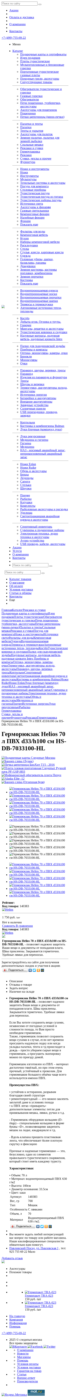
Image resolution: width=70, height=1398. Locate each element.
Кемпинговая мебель (34, 235)
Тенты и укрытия (31, 130)
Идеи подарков (30, 57)
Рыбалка (26, 498)
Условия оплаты (27, 1364)
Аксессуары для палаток (36, 134)
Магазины (24, 1357)
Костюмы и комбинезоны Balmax (42, 426)
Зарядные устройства (34, 405)
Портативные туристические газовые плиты (39, 73)
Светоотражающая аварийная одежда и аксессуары (40, 518)
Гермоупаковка (30, 151)
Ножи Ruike (28, 467)
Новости (23, 1353)
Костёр (24, 318)
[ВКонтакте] (30, 970)
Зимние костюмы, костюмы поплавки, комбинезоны (38, 271)
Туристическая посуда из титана (41, 196)
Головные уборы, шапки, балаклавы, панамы (36, 261)
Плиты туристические (35, 61)
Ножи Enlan (28, 464)
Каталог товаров (20, 579)
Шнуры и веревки (32, 384)
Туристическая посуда (35, 193)
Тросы (24, 380)
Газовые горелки (31, 96)
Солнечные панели (33, 408)
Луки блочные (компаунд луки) (41, 429)
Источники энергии (33, 394)
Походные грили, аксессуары (39, 78)
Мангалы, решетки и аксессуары (42, 328)
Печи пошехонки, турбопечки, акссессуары (30, 622)
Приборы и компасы (33, 349)
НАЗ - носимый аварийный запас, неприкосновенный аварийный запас (43, 454)
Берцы (24, 474)
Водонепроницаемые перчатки (40, 297)
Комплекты (27, 505)
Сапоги (25, 481)
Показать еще (29, 224)
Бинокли (26, 356)
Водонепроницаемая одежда (39, 290)
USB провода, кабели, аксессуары (42, 544)
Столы (24, 248)
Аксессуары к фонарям (35, 207)
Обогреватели (29, 99)
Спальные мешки (31, 144)
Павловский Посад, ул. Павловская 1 (34, 1248)
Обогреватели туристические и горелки (32, 618)
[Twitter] (34, 970)
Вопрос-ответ (26, 1377)
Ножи (24, 172)
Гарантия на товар (29, 1371)
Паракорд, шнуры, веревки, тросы (43, 370)
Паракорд (26, 373)
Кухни (24, 238)
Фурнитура (27, 162)
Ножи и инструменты (34, 169)
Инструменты (29, 175)
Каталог (17, 50)
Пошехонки (28, 113)
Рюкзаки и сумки (31, 148)
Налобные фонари (32, 217)
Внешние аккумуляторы (36, 401)
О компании (17, 24)
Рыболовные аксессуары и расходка (44, 509)
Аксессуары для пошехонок (38, 110)
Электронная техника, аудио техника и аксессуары (39, 535)
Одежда (25, 255)
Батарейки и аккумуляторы (38, 398)
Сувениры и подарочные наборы (42, 530)
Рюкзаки (26, 155)
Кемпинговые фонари (34, 214)
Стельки (25, 485)
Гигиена (25, 443)
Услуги (17, 551)
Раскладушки (29, 245)
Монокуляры (28, 360)
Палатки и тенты (31, 123)
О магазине (16, 582)
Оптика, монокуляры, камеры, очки (44, 353)
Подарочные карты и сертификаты (43, 54)
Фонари (25, 221)
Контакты (15, 31)
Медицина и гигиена (34, 439)
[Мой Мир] (42, 970)
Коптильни (27, 422)
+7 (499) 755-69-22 (14, 37)
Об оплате (16, 586)
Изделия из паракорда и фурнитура (43, 377)
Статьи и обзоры (20, 593)
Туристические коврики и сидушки (43, 332)
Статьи (21, 1374)
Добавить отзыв (12, 1258)
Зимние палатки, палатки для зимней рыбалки (39, 139)
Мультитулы (28, 179)
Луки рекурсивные (33, 436)
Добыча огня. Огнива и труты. (40, 321)
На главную (17, 1316)
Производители (27, 1381)
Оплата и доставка (21, 17)
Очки (23, 363)
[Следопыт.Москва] (3, 307)
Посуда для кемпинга (34, 186)
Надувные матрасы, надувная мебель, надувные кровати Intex (41, 337)
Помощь (14, 1326)
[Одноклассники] (38, 970)
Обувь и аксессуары (33, 471)
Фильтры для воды (32, 231)
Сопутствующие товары (36, 82)
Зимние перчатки (31, 276)
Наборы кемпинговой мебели (40, 241)
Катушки (26, 502)
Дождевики (28, 266)
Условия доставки (21, 589)
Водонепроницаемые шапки (39, 301)
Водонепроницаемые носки (38, 294)
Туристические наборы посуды (40, 200)
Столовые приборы (33, 189)
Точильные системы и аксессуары (42, 182)
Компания (16, 1319)
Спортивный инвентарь (36, 526)
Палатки (26, 127)
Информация (18, 1323)
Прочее (25, 495)
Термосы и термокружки (36, 304)
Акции (13, 10)
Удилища (26, 512)
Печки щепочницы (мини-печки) (42, 116)
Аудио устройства (32, 540)
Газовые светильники (34, 210)
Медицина (27, 446)
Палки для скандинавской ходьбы (42, 346)
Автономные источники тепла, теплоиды (31, 646)
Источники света (31, 203)
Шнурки (26, 488)
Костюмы (26, 280)
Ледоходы (26, 478)
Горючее (25, 325)
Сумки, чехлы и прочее (35, 158)
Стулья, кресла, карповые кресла (42, 252)
